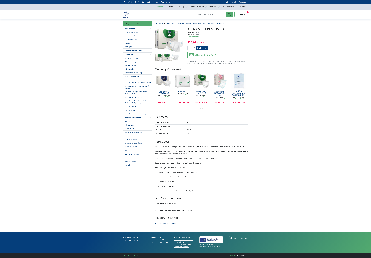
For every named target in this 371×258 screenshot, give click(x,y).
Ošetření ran (129, 158)
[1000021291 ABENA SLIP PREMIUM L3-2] (159, 58)
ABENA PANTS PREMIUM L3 (201, 92)
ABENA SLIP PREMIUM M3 (164, 92)
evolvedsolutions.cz (242, 255)
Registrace (243, 2)
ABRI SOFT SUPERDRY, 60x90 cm (220, 93)
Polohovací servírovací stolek (134, 143)
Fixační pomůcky (130, 47)
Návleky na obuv (130, 128)
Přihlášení (232, 2)
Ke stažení (213, 7)
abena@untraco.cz (151, 2)
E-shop (181, 7)
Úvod (161, 7)
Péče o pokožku (129, 69)
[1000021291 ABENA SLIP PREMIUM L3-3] (167, 57)
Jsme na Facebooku (240, 238)
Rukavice (127, 121)
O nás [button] (170, 7)
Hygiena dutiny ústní (131, 139)
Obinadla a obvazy (130, 161)
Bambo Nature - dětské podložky (135, 97)
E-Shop (161, 23)
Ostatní (127, 150)
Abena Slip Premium (199, 23)
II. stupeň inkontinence (132, 36)
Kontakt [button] (243, 7)
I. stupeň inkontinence (131, 32)
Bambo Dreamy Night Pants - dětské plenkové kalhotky (136, 93)
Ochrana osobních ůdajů (183, 244)
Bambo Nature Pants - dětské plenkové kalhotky (137, 87)
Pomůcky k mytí (129, 136)
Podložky (127, 43)
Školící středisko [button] (228, 7)
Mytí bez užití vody (130, 65)
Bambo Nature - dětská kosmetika (135, 106)
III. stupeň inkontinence (132, 39)
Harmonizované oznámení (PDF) (166, 224)
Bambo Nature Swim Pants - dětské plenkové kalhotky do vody (136, 102)
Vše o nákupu (166, 2)
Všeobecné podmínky (182, 237)
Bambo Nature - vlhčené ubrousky (135, 114)
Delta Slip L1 (182, 91)
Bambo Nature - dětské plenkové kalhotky (138, 82)
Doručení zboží (179, 242)
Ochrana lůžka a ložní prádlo (133, 132)
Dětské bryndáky (130, 110)
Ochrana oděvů (129, 125)
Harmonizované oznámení (183, 240)
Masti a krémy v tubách (132, 58)
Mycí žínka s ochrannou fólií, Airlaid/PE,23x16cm (239, 93)
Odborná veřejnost (197, 7)
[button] (150, 28)
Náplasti (127, 165)
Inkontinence (170, 23)
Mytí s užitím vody (130, 62)
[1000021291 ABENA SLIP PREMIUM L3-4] (174, 57)
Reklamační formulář (181, 247)
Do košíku (201, 48)
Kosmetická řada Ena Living (133, 73)
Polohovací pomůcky (131, 147)
